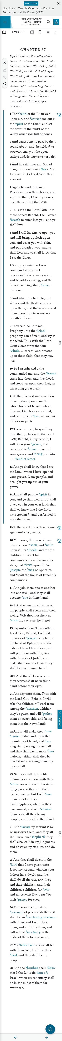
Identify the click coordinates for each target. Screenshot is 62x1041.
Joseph (15, 570)
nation (15, 736)
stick (33, 545)
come (33, 449)
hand (23, 114)
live (44, 169)
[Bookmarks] (40, 32)
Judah (32, 550)
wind (41, 331)
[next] (46, 1037)
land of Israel (25, 459)
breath (15, 220)
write (49, 545)
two (51, 751)
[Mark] (4, 70)
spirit (19, 124)
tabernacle (27, 945)
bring (38, 454)
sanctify (42, 973)
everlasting (34, 917)
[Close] (4, 62)
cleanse (46, 809)
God (14, 955)
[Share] (4, 83)
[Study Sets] (32, 32)
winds (15, 351)
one (25, 598)
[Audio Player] (50, 1029)
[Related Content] (47, 32)
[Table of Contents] (4, 32)
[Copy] (4, 77)
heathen (32, 708)
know (51, 968)
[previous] (15, 1037)
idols (14, 784)
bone (45, 285)
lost (36, 416)
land (14, 865)
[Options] (55, 32)
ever (47, 890)
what (14, 620)
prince (22, 899)
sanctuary (33, 932)
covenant (17, 912)
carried (36, 119)
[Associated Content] (59, 115)
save (49, 794)
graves (36, 444)
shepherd (38, 837)
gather (47, 714)
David (26, 827)
